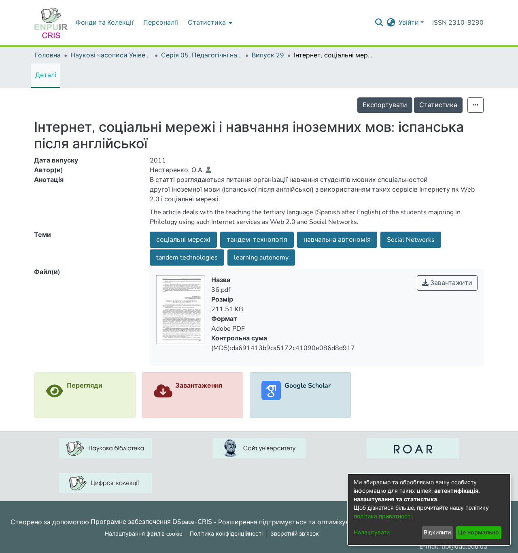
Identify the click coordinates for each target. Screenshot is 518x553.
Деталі (45, 75)
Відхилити (437, 532)
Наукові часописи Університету (110, 55)
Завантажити (450, 283)
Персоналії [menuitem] (160, 22)
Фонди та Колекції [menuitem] (105, 22)
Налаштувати (372, 532)
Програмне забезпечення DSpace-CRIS (151, 521)
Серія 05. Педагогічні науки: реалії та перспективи (201, 55)
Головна (48, 55)
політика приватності (383, 516)
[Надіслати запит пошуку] (379, 22)
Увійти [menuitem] (409, 22)
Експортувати (385, 105)
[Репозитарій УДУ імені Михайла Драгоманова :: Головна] (51, 22)
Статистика (438, 105)
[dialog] (429, 509)
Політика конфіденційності (226, 534)
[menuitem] (209, 22)
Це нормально (478, 532)
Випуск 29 (268, 55)
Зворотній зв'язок (294, 534)
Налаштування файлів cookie (143, 534)
